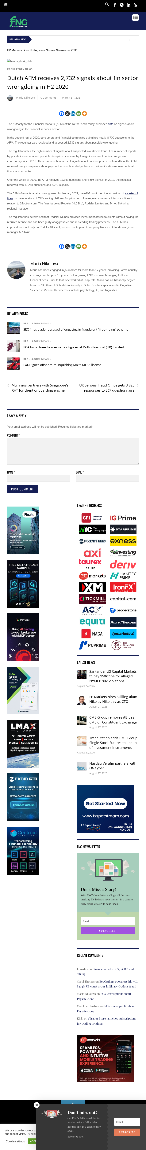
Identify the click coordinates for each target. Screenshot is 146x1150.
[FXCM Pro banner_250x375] (23, 820)
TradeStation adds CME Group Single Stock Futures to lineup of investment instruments (113, 743)
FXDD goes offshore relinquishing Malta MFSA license (62, 365)
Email (80, 472)
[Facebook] (61, 113)
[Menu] (5, 4)
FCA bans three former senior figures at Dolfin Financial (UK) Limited (73, 347)
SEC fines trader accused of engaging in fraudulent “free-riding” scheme (76, 329)
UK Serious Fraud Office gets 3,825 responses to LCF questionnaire (109, 388)
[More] (84, 113)
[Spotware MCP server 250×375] (23, 660)
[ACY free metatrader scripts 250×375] (23, 606)
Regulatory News (20, 69)
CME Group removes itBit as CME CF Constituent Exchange (113, 719)
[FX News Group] (18, 27)
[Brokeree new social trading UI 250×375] (23, 713)
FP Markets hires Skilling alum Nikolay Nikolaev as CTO (42, 50)
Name (11, 472)
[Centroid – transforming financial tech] (23, 873)
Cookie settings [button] (15, 1141)
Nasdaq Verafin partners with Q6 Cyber (112, 766)
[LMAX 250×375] (23, 767)
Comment (13, 435)
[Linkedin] (73, 113)
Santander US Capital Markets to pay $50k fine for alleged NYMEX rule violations (113, 676)
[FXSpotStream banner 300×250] (105, 830)
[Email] (78, 113)
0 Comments (48, 97)
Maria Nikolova (25, 97)
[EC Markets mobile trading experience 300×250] (105, 1079)
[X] (67, 113)
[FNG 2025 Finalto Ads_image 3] (23, 553)
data (110, 124)
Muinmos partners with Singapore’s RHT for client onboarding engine (37, 388)
